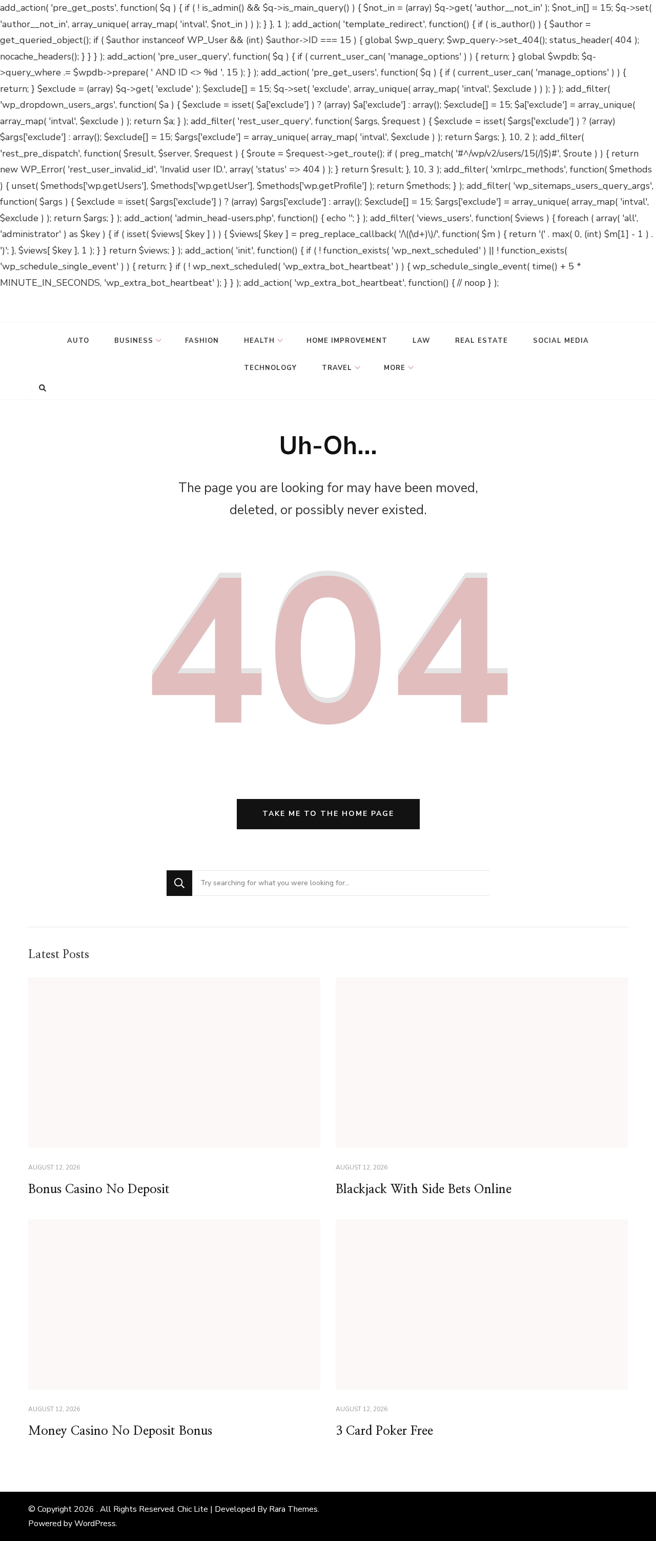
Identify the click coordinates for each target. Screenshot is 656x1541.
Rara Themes (293, 1509)
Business (133, 340)
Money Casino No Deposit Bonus (120, 1431)
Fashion (202, 340)
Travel (337, 368)
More (394, 368)
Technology (270, 368)
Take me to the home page (328, 813)
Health (259, 340)
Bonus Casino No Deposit (99, 1189)
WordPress (95, 1523)
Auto (78, 340)
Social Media (561, 340)
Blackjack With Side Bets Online (423, 1189)
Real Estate (481, 340)
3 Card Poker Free (384, 1431)
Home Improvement (346, 340)
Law (421, 340)
